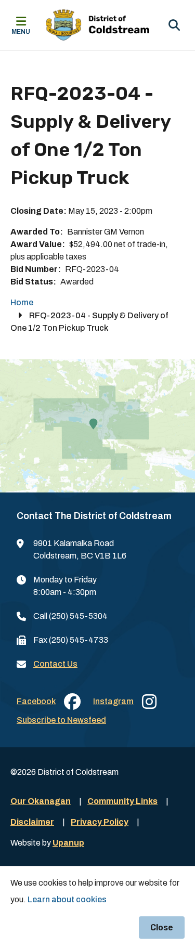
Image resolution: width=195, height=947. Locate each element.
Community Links (122, 801)
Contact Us (55, 663)
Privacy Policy (99, 822)
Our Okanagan (40, 801)
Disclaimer (32, 822)
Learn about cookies (67, 899)
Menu (20, 31)
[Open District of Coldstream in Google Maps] (97, 425)
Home (21, 302)
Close (161, 927)
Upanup (68, 842)
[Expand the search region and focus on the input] (174, 25)
